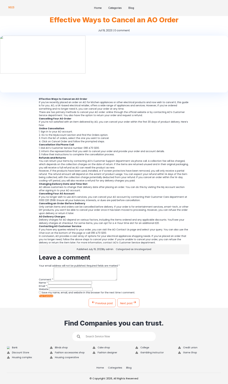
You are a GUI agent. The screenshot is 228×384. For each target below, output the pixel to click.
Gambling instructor (152, 352)
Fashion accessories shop (70, 352)
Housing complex (22, 357)
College (144, 347)
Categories (115, 7)
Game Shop (190, 352)
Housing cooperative (67, 357)
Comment (46, 279)
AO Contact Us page (124, 229)
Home (98, 7)
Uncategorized (142, 249)
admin (109, 249)
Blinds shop (61, 347)
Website (43, 289)
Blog (131, 7)
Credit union (190, 347)
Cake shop (104, 347)
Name (43, 282)
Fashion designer (107, 352)
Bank (15, 347)
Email (43, 286)
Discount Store (20, 352)
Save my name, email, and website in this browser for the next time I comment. (88, 292)
